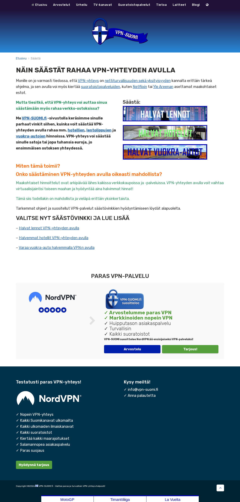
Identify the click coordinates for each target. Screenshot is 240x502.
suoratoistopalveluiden (100, 86)
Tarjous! (190, 349)
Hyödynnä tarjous (34, 465)
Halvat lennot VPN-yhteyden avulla (49, 228)
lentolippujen (99, 130)
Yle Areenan (163, 86)
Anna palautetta (142, 395)
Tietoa (161, 5)
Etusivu (40, 5)
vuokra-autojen (31, 136)
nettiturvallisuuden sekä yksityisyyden (138, 80)
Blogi (196, 5)
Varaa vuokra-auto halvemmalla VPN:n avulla (56, 247)
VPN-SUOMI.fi (34, 118)
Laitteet (179, 5)
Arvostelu (132, 349)
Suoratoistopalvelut (134, 5)
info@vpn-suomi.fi (143, 389)
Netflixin (140, 86)
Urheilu (81, 5)
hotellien (76, 130)
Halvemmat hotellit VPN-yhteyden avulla (53, 238)
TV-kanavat (102, 5)
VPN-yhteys (88, 80)
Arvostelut (61, 5)
